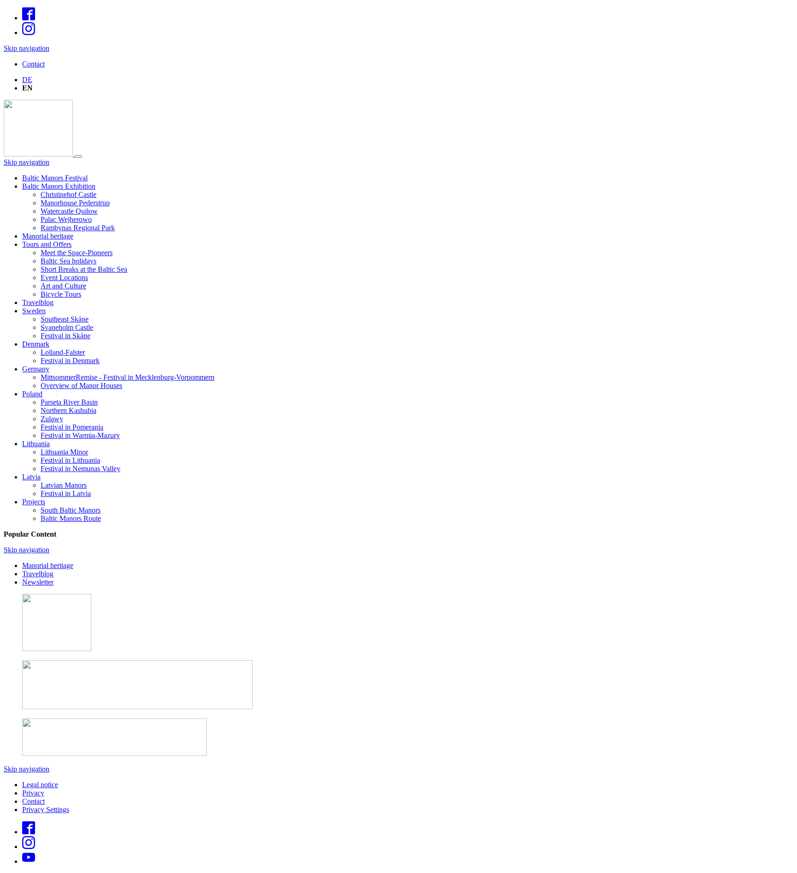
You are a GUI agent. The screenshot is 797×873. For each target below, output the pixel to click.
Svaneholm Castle (67, 327)
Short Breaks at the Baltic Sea (84, 269)
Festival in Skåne (65, 336)
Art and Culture (63, 286)
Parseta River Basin (69, 402)
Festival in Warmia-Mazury (80, 435)
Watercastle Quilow (69, 211)
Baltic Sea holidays (68, 261)
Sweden (34, 311)
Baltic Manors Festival (55, 178)
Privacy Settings (45, 809)
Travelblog (38, 302)
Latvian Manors (64, 485)
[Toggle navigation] (78, 156)
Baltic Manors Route (71, 518)
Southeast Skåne (65, 319)
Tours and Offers (46, 244)
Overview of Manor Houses (81, 385)
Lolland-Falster (63, 352)
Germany (35, 369)
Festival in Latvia (66, 493)
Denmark (35, 344)
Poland (32, 394)
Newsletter (38, 582)
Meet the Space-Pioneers (77, 253)
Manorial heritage (47, 236)
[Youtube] (28, 861)
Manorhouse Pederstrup (75, 203)
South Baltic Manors (71, 510)
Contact (33, 64)
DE (27, 80)
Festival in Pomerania (72, 427)
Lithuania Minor (64, 452)
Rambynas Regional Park (78, 228)
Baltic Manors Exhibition (58, 186)
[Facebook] (28, 18)
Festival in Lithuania (70, 460)
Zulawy (52, 419)
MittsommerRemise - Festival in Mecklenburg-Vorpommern (127, 377)
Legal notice (40, 785)
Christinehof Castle (68, 194)
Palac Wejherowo (66, 219)
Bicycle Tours (61, 294)
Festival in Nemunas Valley (80, 468)
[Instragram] (28, 32)
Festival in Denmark (70, 361)
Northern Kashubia (68, 410)
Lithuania (36, 444)
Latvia (31, 477)
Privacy (33, 793)
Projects (33, 502)
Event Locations (64, 277)
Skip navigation (26, 48)
